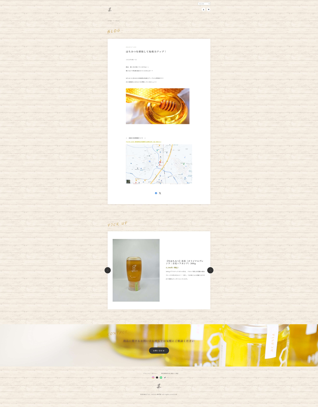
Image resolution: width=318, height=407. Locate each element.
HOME (162, 9)
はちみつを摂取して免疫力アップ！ (146, 51)
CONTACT (195, 9)
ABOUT (169, 9)
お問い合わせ (159, 351)
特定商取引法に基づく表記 (169, 373)
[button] (108, 270)
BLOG (188, 9)
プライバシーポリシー (150, 373)
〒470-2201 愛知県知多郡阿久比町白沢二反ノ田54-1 (143, 142)
